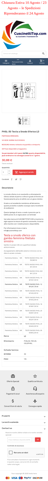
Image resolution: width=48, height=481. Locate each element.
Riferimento (9, 341)
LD (25, 336)
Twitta (16, 179)
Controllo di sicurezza (15, 446)
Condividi (11, 179)
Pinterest (20, 179)
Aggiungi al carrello (24, 172)
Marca (6, 336)
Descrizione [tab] (7, 188)
